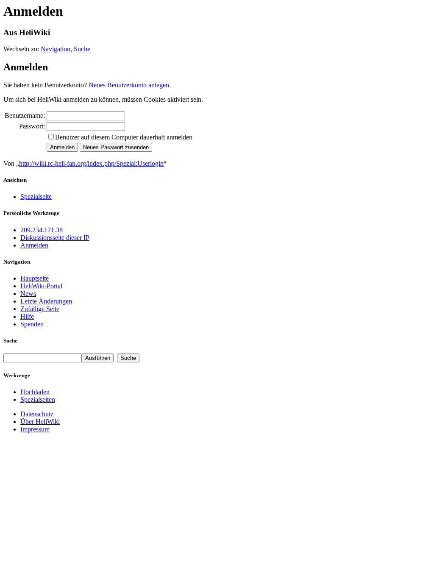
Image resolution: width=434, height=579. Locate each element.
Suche (82, 49)
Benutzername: (25, 115)
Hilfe (27, 316)
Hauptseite (34, 278)
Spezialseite (36, 196)
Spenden (32, 324)
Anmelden (34, 245)
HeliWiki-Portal (41, 286)
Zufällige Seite (39, 308)
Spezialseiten (37, 399)
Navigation (55, 49)
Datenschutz (36, 414)
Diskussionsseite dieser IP (54, 237)
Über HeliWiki (40, 421)
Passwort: (32, 126)
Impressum (35, 429)
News (28, 293)
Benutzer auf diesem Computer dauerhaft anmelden (123, 137)
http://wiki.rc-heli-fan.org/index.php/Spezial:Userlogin (91, 163)
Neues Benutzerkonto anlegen (129, 85)
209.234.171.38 (41, 230)
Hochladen (35, 391)
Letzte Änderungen (46, 301)
